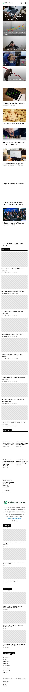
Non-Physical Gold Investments (14, 124)
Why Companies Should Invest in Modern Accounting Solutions (14, 164)
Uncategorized (6, 670)
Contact (5, 685)
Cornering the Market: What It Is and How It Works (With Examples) (8, 463)
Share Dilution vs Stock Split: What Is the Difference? (13, 270)
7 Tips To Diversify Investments (13, 184)
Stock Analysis (6, 669)
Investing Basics (7, 441)
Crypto (4, 659)
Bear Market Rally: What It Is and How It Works (15, 79)
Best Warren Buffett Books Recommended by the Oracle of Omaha (14, 562)
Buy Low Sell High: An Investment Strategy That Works (22, 463)
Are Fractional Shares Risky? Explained (12, 291)
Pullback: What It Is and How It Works (12, 334)
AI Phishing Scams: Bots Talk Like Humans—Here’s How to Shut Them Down (13, 607)
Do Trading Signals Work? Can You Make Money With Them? (14, 16)
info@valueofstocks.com (14, 518)
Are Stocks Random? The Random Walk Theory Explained (12, 400)
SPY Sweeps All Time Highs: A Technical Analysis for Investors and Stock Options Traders (14, 645)
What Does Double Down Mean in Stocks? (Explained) (13, 378)
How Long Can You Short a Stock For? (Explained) (12, 312)
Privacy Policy (6, 681)
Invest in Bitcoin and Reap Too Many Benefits (12, 355)
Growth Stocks (6, 661)
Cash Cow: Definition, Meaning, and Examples (8, 484)
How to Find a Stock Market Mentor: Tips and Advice (13, 423)
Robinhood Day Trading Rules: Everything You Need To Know (13, 203)
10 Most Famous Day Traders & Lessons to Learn (14, 104)
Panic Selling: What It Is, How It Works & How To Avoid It (14, 63)
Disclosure (5, 683)
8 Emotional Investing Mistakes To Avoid (16, 49)
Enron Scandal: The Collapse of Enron (11, 581)
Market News (6, 667)
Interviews (5, 663)
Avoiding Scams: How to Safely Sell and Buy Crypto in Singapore (13, 626)
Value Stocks (6, 672)
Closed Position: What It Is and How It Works (8, 444)
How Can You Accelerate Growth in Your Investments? (14, 143)
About (4, 684)
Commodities (6, 657)
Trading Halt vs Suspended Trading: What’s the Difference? (13, 543)
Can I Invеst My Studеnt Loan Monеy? (13, 244)
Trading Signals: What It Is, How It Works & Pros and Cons (14, 33)
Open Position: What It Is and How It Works (22, 444)
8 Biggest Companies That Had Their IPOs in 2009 (13, 224)
